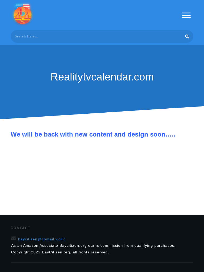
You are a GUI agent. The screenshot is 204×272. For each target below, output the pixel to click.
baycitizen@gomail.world (42, 239)
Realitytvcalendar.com (102, 77)
